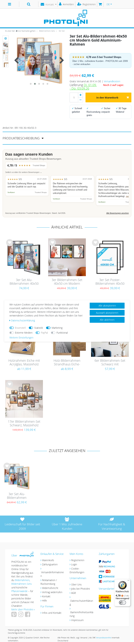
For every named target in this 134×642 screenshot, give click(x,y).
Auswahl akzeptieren (107, 312)
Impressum (77, 620)
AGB (73, 592)
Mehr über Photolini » (23, 609)
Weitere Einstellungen (21, 337)
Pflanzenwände (19, 591)
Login (74, 564)
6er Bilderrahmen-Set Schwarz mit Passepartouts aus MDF (110, 362)
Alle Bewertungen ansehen (117, 213)
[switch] (122, 602)
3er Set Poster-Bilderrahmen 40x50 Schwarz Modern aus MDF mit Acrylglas (110, 282)
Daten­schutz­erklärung (23, 320)
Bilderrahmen (22, 580)
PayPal (44, 332)
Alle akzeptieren (107, 305)
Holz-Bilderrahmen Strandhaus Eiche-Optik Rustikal (67, 362)
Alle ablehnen (107, 319)
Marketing (57, 327)
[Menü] (128, 581)
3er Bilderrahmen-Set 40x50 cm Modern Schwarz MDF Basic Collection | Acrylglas (67, 282)
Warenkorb (48, 560)
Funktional (62, 332)
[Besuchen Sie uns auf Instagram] (21, 615)
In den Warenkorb (107, 97)
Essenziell (20, 327)
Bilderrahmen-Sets (47, 31)
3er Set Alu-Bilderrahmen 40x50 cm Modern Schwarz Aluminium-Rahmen (24, 282)
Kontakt (46, 596)
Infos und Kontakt (51, 612)
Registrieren (77, 560)
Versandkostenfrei (103, 637)
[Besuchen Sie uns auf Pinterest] (14, 615)
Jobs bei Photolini (80, 588)
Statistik (38, 327)
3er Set (61, 31)
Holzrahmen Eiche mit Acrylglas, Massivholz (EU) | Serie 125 (24, 362)
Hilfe (44, 600)
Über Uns (76, 584)
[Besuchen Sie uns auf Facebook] (28, 615)
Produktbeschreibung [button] (21, 138)
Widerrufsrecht (50, 588)
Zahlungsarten (50, 564)
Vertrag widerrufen (52, 592)
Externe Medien (23, 332)
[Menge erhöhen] (80, 95)
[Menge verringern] (80, 99)
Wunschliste (10, 245)
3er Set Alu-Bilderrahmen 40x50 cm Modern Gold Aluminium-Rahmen (17, 496)
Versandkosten (112, 81)
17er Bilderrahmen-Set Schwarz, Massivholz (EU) (24, 423)
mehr (128, 196)
